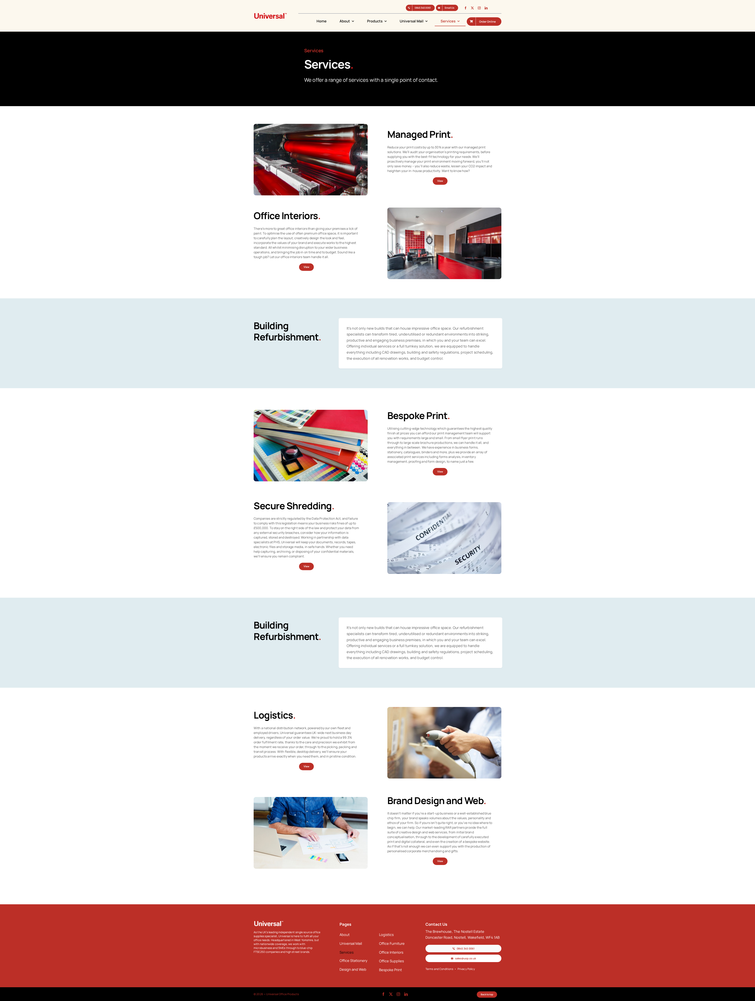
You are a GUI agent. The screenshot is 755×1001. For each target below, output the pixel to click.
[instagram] (479, 7)
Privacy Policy (466, 969)
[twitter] (472, 7)
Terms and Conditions (439, 969)
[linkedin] (486, 7)
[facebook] (465, 7)
